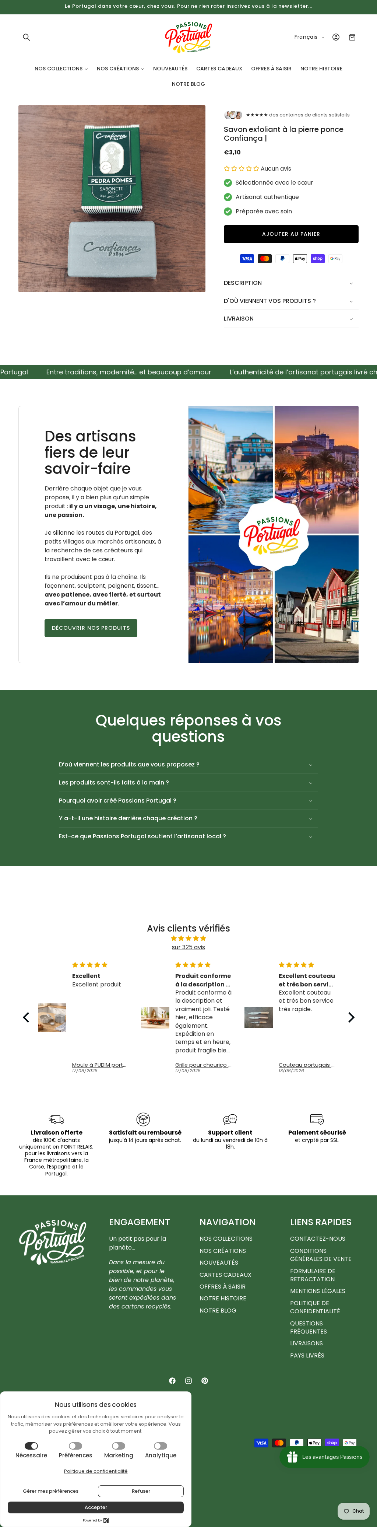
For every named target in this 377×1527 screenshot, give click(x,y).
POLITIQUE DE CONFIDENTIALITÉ (315, 1307)
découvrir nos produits (91, 628)
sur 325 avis (188, 947)
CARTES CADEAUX (225, 1275)
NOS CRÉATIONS (223, 1251)
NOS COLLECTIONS (226, 1239)
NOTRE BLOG (218, 1310)
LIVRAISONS (306, 1343)
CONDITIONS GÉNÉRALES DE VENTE (321, 1255)
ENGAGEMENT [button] (139, 1222)
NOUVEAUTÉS (219, 1262)
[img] (189, 938)
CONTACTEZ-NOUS (317, 1239)
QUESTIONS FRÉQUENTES (308, 1327)
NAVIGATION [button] (228, 1222)
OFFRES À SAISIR (223, 1286)
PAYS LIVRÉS (307, 1355)
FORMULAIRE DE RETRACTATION (312, 1275)
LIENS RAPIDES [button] (321, 1222)
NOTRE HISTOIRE (223, 1298)
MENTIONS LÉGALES (317, 1291)
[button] (26, 37)
